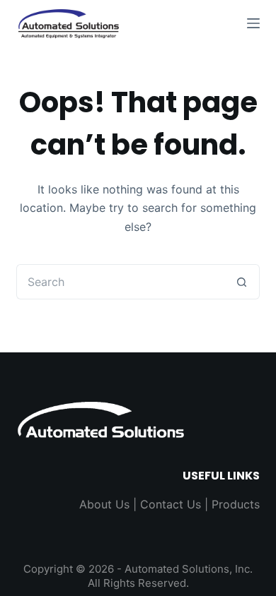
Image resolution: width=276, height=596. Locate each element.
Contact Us (170, 504)
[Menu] (253, 23)
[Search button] (242, 281)
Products (236, 504)
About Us (104, 504)
